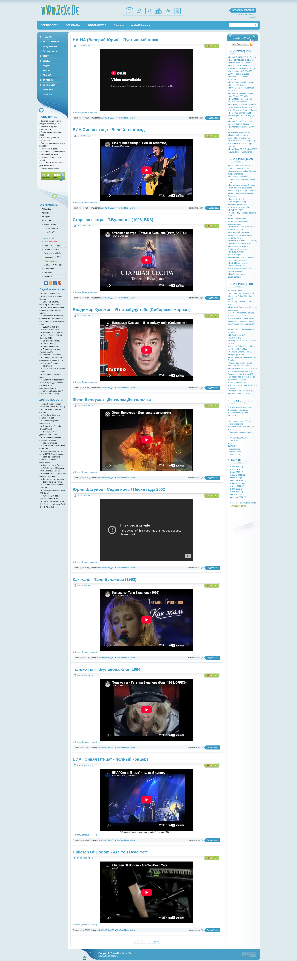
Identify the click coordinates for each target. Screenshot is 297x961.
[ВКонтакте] (46, 283)
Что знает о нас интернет (239, 407)
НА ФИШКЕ (46, 221)
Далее (156, 941)
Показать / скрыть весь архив (243, 503)
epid (59, 245)
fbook (46, 245)
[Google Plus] (59, 283)
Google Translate (51, 249)
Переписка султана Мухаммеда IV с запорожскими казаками (50, 352)
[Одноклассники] (251, 44)
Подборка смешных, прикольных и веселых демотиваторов (238, 221)
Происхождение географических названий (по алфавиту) (241, 426)
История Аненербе (50, 363)
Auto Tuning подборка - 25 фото (242, 110)
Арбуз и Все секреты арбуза (241, 313)
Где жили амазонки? (51, 346)
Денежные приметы (50, 341)
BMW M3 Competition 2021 (240, 132)
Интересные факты (48, 149)
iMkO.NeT (232, 416)
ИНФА (47, 265)
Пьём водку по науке (49, 168)
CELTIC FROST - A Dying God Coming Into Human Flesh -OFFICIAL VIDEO (52, 504)
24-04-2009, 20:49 (85, 765)
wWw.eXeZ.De (50, 224)
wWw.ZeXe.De (60, 10)
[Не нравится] (208, 46)
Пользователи (234, 449)
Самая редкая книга (50, 293)
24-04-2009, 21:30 (85, 675)
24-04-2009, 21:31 (85, 585)
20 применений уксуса (51, 482)
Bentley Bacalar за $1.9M (239, 113)
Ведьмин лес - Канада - (52, 332)
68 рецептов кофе (50, 443)
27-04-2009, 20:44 (85, 136)
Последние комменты (238, 410)
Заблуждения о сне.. (237, 382)
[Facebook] (149, 14)
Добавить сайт (48, 238)
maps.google (49, 257)
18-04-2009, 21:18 (85, 858)
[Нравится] (215, 46)
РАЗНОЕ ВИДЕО (106, 118)
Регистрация (241, 14)
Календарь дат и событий (240, 421)
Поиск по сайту (234, 455)
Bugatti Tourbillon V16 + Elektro (242, 57)
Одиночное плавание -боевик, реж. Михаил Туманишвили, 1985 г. (242, 324)
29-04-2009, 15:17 (85, 46)
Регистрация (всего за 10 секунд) (53, 176)
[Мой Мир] (55, 283)
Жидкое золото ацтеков (52, 479)
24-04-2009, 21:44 (85, 226)
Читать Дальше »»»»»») (85, 112)
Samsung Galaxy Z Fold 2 (239, 352)
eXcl (53, 245)
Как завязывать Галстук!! (52, 465)
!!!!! (58, 257)
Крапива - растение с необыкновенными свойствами (50, 459)
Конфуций (46, 366)
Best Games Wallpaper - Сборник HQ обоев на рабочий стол (241, 179)
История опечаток (50, 330)
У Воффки (46, 217)
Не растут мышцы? (237, 355)
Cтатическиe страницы (238, 413)
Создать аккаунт (242, 37)
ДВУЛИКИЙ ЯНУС (50, 327)
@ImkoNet (56, 265)
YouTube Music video (125, 118)
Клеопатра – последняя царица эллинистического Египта (51, 310)
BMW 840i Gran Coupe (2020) (241, 141)
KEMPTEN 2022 (235, 210)
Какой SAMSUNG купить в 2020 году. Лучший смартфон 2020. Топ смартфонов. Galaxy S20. (242, 371)
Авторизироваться (243, 10)
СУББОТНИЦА (48, 344)
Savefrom (48, 253)
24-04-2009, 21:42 (85, 316)
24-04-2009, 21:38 (85, 496)
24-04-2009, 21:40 (85, 405)
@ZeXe (58, 253)
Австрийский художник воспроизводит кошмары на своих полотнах (240, 235)
